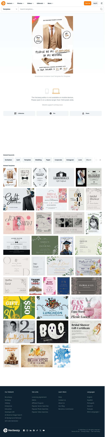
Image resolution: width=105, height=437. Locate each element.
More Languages (93, 412)
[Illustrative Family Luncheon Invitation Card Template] (52, 307)
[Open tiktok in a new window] (37, 430)
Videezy (7, 403)
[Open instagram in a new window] (27, 430)
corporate (58, 160)
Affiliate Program (37, 403)
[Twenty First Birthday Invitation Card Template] (19, 331)
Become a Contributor (66, 409)
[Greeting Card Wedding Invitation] (88, 266)
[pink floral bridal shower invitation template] (49, 286)
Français (90, 409)
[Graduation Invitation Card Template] (67, 245)
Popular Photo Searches (40, 409)
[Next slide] (98, 159)
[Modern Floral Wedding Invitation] (76, 199)
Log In (95, 3)
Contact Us (62, 400)
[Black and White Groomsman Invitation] (89, 177)
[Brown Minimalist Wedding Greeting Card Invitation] (16, 266)
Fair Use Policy (95, 431)
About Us (61, 403)
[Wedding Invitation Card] (38, 266)
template (27, 160)
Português (90, 403)
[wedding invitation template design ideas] (45, 245)
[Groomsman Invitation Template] (25, 177)
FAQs (60, 397)
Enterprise (8, 406)
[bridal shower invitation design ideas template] (51, 199)
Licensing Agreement (39, 397)
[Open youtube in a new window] (44, 430)
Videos (29, 3)
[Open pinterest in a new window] (34, 430)
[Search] (101, 9)
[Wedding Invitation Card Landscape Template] (68, 223)
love (80, 160)
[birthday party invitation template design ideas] (11, 356)
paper (48, 160)
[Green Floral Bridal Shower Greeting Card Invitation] (88, 245)
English (89, 397)
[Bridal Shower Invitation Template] (94, 199)
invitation (8, 160)
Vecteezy (8, 400)
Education (8, 409)
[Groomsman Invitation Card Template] (10, 177)
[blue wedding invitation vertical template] (63, 286)
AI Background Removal (13, 418)
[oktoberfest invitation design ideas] (37, 356)
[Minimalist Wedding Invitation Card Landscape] (60, 266)
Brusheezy (8, 397)
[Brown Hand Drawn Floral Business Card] (86, 286)
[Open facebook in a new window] (24, 430)
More (49, 3)
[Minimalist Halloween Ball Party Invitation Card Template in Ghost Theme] (52, 331)
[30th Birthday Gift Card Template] (19, 307)
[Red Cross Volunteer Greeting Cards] (35, 286)
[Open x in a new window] (40, 430)
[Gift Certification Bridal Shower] (86, 331)
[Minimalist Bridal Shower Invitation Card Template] (18, 223)
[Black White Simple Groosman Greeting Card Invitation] (16, 245)
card (18, 160)
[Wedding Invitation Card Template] (44, 223)
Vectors (9, 3)
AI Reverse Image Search (13, 415)
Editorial (40, 3)
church (88, 160)
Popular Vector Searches (40, 406)
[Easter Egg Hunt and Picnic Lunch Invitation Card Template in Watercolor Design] (86, 307)
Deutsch (90, 406)
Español (90, 400)
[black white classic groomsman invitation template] (40, 177)
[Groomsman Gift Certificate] (61, 177)
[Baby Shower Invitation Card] (62, 356)
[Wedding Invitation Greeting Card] (94, 223)
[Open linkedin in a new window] (30, 430)
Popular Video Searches (40, 412)
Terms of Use (75, 431)
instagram (70, 160)
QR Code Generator (11, 421)
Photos (19, 3)
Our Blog (61, 406)
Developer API (9, 412)
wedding (38, 160)
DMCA (34, 400)
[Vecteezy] (3, 3)
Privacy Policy (85, 431)
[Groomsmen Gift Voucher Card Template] (18, 199)
